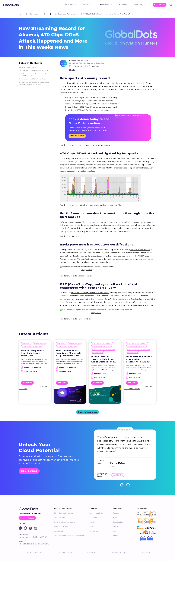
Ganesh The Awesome (79, 61)
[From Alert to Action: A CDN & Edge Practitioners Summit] (140, 396)
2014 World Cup (135, 86)
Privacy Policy (65, 552)
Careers (92, 527)
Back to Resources (87, 412)
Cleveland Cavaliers (130, 299)
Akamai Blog (104, 145)
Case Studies (118, 522)
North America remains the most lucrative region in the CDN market (36, 75)
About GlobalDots (96, 513)
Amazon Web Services (140, 250)
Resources (104, 5)
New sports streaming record (28, 67)
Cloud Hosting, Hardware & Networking (69, 536)
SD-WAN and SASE (40, 343)
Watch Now (62, 383)
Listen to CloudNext (30, 513)
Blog (45, 14)
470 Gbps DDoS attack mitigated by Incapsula (34, 70)
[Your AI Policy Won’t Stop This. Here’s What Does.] (35, 396)
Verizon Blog (85, 319)
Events (86, 5)
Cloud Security (26, 343)
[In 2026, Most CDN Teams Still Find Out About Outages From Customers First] (105, 396)
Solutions (69, 5)
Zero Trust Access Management (32, 346)
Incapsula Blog (115, 205)
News (115, 531)
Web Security (59, 531)
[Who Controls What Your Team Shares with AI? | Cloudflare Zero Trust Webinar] (70, 396)
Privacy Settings (118, 552)
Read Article (27, 383)
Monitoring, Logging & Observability (103, 349)
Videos (115, 536)
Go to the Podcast (27, 518)
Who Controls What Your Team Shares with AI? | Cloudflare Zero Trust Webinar (69, 353)
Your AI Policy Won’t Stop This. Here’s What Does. (32, 353)
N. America (65, 222)
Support (123, 5)
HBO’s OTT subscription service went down (90, 293)
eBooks (116, 527)
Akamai (148, 86)
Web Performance (97, 352)
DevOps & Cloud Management (101, 346)
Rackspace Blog (85, 276)
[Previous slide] (122, 485)
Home (21, 14)
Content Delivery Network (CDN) (102, 343)
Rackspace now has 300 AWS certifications (33, 79)
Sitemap (146, 552)
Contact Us (94, 531)
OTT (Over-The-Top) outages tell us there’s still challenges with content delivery (34, 83)
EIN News (75, 236)
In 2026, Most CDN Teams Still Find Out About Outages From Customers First (103, 359)
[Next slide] (128, 485)
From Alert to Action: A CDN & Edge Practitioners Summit (139, 359)
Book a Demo (159, 5)
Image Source (86, 270)
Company (138, 5)
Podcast (116, 513)
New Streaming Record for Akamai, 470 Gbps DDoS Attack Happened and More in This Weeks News (94, 14)
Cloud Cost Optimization (63, 513)
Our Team (93, 518)
